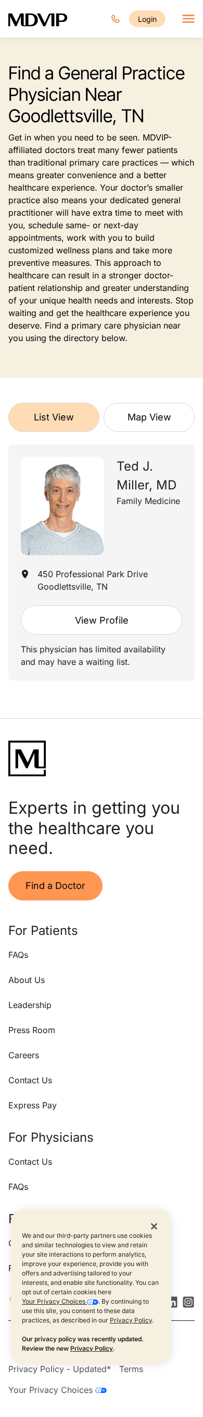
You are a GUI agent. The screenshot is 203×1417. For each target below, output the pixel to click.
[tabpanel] (101, 562)
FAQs (18, 955)
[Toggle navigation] (188, 19)
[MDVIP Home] (38, 18)
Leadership (30, 1005)
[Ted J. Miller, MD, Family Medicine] (62, 506)
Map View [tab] (149, 417)
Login (147, 19)
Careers (23, 1055)
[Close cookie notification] (154, 1226)
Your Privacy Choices (54, 1301)
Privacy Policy (131, 1320)
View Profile (102, 620)
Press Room (31, 1030)
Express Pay (32, 1105)
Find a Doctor (55, 885)
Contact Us (30, 1080)
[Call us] (115, 19)
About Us (26, 980)
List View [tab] (54, 417)
